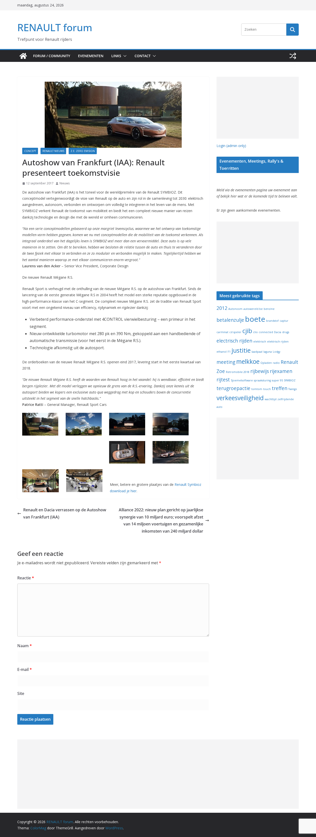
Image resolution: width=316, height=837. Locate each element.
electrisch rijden (234, 341)
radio (276, 363)
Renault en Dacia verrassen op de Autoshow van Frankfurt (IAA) (64, 513)
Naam (24, 645)
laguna (267, 351)
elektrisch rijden (278, 341)
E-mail (24, 669)
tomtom (256, 389)
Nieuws (64, 183)
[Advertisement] (258, 108)
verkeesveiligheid (240, 398)
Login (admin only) (231, 145)
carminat (222, 332)
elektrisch (259, 341)
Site (20, 693)
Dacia (277, 332)
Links (116, 55)
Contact (143, 55)
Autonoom (235, 309)
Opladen (266, 363)
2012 (222, 308)
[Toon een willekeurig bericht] (293, 56)
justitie (241, 350)
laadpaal (257, 351)
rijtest (223, 379)
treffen (279, 388)
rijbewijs (259, 371)
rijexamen (281, 371)
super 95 (277, 380)
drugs (285, 332)
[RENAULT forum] (23, 56)
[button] (124, 55)
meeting (226, 362)
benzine (269, 309)
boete (255, 319)
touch (267, 389)
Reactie (25, 578)
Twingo (292, 389)
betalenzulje (230, 320)
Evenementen (90, 55)
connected (266, 332)
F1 (229, 351)
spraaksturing (262, 380)
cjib (247, 331)
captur (284, 320)
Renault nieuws (53, 151)
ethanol (222, 351)
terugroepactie (233, 388)
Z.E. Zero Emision (83, 151)
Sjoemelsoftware (242, 380)
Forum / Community (51, 55)
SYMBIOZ (290, 380)
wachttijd (270, 399)
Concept (30, 151)
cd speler (235, 332)
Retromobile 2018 (237, 372)
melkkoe (247, 361)
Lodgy (276, 351)
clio (255, 332)
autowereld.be (253, 309)
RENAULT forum (54, 27)
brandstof (272, 320)
